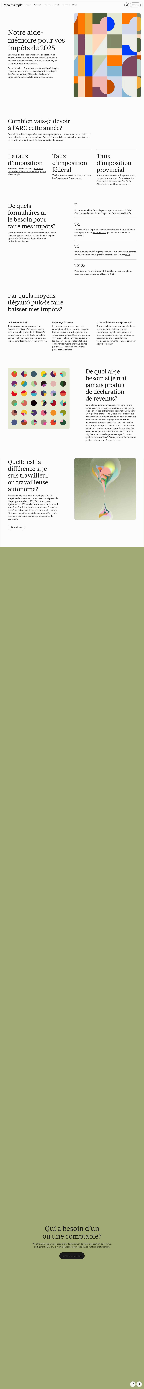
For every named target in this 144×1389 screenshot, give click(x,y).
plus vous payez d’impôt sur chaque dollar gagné (27, 170)
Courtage (47, 5)
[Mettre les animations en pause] (139, 1384)
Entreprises (66, 5)
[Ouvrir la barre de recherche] (126, 5)
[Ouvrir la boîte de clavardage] (133, 1384)
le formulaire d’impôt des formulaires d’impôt (109, 213)
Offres (74, 5)
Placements (37, 5)
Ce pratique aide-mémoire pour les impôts (106, 404)
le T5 (127, 254)
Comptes (28, 5)
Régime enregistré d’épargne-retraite (26, 329)
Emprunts (56, 5)
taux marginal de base (70, 175)
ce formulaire (99, 232)
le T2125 (110, 273)
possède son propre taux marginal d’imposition (116, 177)
